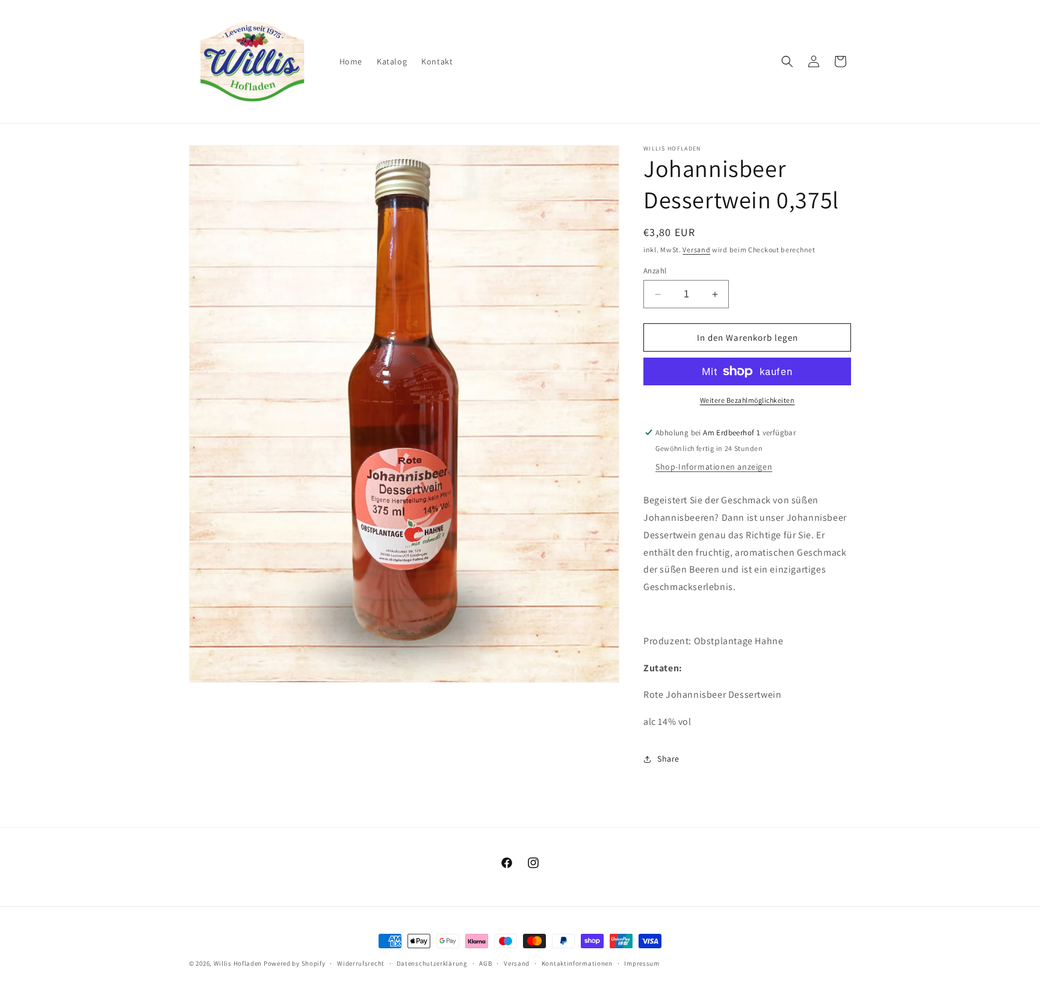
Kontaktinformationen (577, 963)
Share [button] (668, 758)
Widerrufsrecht (361, 963)
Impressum (641, 963)
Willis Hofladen (238, 963)
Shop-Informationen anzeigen (713, 466)
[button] (787, 61)
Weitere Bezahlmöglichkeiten (747, 400)
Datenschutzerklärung (432, 963)
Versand (696, 249)
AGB (485, 963)
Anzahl (654, 271)
